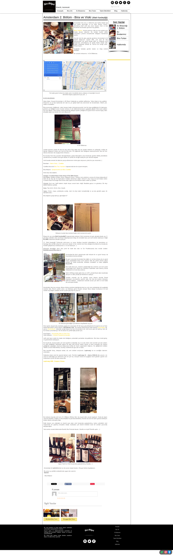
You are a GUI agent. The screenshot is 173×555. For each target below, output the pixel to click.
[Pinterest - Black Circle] (128, 2)
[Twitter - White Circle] (89, 541)
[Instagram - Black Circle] (112, 2)
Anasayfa (117, 526)
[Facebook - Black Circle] (116, 2)
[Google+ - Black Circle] (124, 2)
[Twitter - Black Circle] (120, 2)
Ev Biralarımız (117, 532)
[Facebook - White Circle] (94, 541)
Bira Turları (117, 535)
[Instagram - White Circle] (85, 541)
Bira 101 (117, 529)
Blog (117, 541)
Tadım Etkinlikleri (117, 538)
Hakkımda (117, 544)
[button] (62, 379)
